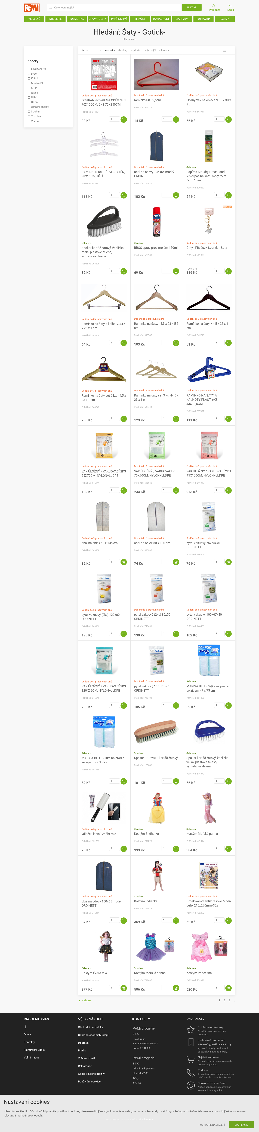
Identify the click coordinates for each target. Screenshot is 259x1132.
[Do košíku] (124, 119)
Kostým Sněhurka (146, 833)
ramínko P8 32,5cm (147, 100)
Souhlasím (241, 1124)
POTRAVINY (203, 18)
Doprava (83, 1042)
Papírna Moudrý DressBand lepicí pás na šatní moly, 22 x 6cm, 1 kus (206, 176)
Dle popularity (107, 50)
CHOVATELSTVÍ (98, 18)
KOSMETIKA (76, 18)
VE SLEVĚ (34, 18)
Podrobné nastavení (212, 1124)
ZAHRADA (182, 18)
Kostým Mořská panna (202, 833)
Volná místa (31, 1057)
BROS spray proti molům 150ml (156, 247)
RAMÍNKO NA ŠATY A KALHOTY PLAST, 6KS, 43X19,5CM (202, 399)
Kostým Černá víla (94, 973)
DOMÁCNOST (161, 18)
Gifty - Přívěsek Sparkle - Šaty (206, 247)
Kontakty (29, 1042)
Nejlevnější (150, 50)
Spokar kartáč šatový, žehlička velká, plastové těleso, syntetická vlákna (207, 762)
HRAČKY (140, 18)
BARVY (225, 18)
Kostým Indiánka (146, 901)
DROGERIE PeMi (36, 1019)
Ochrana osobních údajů (93, 1035)
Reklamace (85, 1066)
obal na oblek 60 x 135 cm (100, 543)
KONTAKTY (141, 1019)
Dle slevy (123, 50)
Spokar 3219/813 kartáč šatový (156, 758)
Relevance (164, 50)
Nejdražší (136, 50)
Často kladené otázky (91, 1073)
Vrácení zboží (86, 1058)
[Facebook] (25, 1027)
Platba (82, 1050)
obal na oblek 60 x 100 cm (152, 543)
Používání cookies (89, 1081)
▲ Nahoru (84, 1000)
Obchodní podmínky (90, 1027)
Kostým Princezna (199, 973)
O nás (27, 1034)
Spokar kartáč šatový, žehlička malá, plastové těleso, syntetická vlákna (103, 252)
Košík (230, 9)
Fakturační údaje (34, 1049)
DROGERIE (55, 18)
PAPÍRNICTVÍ (119, 18)
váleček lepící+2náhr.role (99, 834)
